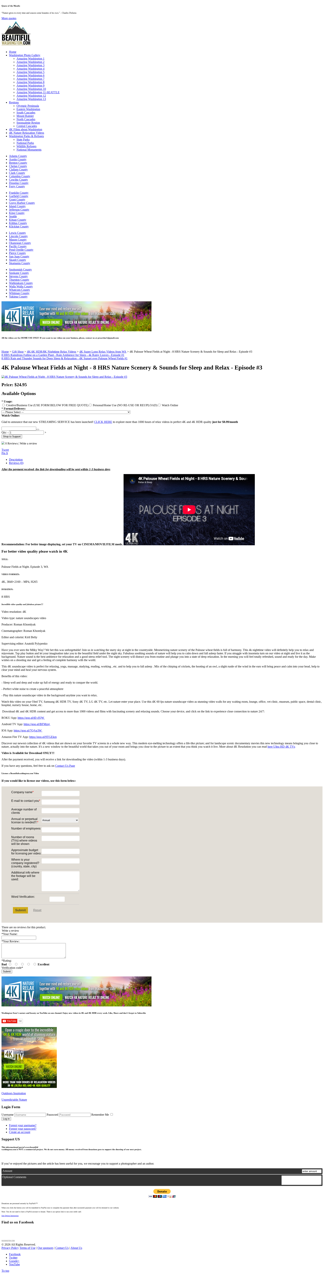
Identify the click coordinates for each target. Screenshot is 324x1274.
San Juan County (19, 256)
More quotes (9, 18)
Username (8, 1114)
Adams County (18, 156)
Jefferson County (19, 209)
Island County (17, 206)
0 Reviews (11, 443)
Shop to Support (12, 436)
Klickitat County (19, 226)
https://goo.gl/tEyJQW (31, 717)
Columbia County (19, 176)
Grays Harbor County (22, 202)
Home (12, 51)
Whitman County (19, 293)
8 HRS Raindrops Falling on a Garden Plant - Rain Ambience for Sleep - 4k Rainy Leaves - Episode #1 (63, 355)
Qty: (4, 432)
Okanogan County (20, 243)
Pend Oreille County (21, 249)
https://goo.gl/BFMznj (37, 724)
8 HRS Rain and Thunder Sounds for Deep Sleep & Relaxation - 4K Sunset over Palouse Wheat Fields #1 (65, 358)
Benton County (18, 162)
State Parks (23, 139)
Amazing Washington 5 (30, 72)
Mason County (18, 239)
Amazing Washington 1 (30, 58)
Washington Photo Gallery (24, 55)
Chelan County (18, 166)
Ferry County (17, 186)
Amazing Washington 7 (30, 78)
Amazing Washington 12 (31, 95)
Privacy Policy (10, 1247)
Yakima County (18, 296)
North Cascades (25, 119)
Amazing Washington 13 (31, 99)
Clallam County (18, 169)
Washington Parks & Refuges (26, 136)
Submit (20, 910)
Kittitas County (18, 223)
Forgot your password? (22, 1128)
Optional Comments (14, 1177)
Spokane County (19, 273)
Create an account (19, 1132)
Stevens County (18, 276)
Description (16, 459)
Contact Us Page (65, 765)
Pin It (5, 453)
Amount (7, 1170)
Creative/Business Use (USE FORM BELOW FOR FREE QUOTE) (46, 405)
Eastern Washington (28, 109)
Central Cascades (26, 126)
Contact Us (62, 1247)
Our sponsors (45, 1247)
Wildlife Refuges (26, 146)
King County (17, 213)
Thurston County (19, 279)
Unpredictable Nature (14, 1099)
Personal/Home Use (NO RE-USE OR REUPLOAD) (124, 405)
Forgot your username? (22, 1125)
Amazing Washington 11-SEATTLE (38, 92)
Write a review (28, 443)
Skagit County (17, 259)
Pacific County (18, 246)
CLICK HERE (103, 421)
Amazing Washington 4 (30, 68)
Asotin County (17, 159)
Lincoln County (18, 236)
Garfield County (18, 196)
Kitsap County (17, 219)
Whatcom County (19, 289)
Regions (14, 102)
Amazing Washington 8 (30, 82)
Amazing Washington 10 (31, 89)
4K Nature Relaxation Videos (26, 132)
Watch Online (169, 405)
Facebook (15, 1254)
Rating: (7, 960)
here (270, 746)
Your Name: (9, 934)
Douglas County (18, 183)
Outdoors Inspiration (14, 1093)
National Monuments (28, 149)
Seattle (13, 216)
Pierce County (17, 253)
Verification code (12, 967)
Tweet (5, 449)
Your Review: (11, 941)
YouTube (14, 1264)
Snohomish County (20, 269)
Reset (37, 910)
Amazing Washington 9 (30, 85)
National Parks (25, 142)
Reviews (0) (16, 463)
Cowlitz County (18, 179)
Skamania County (19, 263)
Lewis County (17, 232)
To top (5, 1270)
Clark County (17, 172)
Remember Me (100, 1114)
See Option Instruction (10, 1216)
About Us (76, 1247)
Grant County (17, 199)
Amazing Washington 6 (30, 75)
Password (52, 1114)
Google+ (14, 1261)
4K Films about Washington (25, 129)
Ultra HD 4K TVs (284, 746)
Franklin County (18, 192)
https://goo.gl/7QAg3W (28, 730)
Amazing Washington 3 (30, 65)
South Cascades (25, 112)
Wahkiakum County (21, 283)
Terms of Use (27, 1247)
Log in (6, 1118)
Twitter (13, 1257)
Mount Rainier (25, 115)
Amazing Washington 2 (30, 62)
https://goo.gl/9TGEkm (43, 736)
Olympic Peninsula (27, 105)
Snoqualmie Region (28, 122)
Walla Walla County (21, 286)
